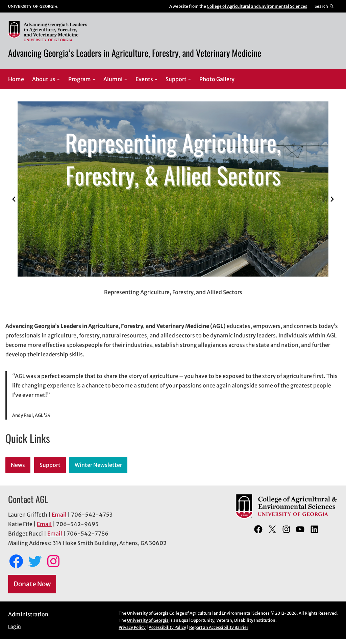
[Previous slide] (14, 199)
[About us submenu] (58, 79)
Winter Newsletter (98, 465)
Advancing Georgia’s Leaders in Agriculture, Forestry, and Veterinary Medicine (134, 53)
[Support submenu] (189, 79)
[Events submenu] (156, 79)
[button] (154, 301)
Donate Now (32, 584)
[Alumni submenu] (125, 79)
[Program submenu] (94, 79)
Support (50, 465)
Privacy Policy (132, 627)
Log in (14, 627)
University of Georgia (148, 620)
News (18, 465)
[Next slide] (332, 199)
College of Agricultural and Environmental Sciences (257, 6)
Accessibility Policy (167, 627)
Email (59, 514)
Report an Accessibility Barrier (218, 627)
